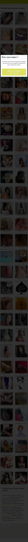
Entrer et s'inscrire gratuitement (14, 72)
